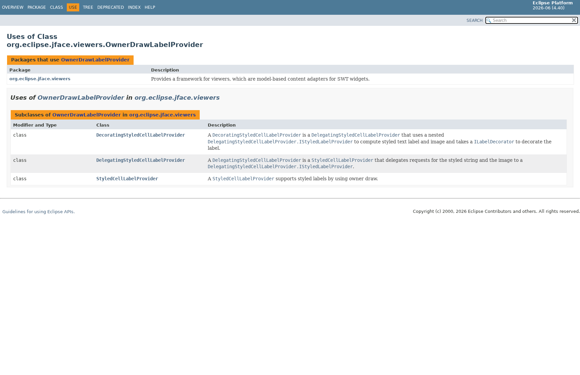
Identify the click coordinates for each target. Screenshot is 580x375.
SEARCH (475, 20)
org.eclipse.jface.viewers (39, 78)
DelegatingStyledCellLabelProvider (140, 160)
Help (150, 7)
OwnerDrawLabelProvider (95, 59)
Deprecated (110, 7)
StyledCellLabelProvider (127, 178)
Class (56, 7)
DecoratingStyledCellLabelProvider (140, 135)
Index (134, 7)
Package (37, 7)
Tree (88, 7)
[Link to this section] (224, 97)
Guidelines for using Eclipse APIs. (38, 211)
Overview (12, 7)
